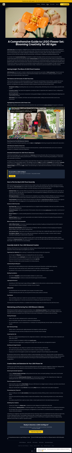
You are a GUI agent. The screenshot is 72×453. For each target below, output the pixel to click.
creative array (48, 210)
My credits (52, 4)
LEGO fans (33, 155)
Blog (48, 4)
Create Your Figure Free (36, 431)
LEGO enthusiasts (17, 186)
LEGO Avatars (35, 442)
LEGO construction (51, 72)
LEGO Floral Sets (10, 72)
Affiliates (43, 4)
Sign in (57, 4)
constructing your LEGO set (47, 199)
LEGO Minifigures (22, 442)
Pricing (38, 4)
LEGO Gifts (29, 442)
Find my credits (37, 445)
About (53, 445)
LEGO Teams (41, 442)
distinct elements (48, 105)
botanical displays (34, 58)
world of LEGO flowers (21, 57)
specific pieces (33, 340)
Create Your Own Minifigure (23, 445)
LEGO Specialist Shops (13, 231)
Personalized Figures (49, 442)
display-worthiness (18, 239)
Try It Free (12, 176)
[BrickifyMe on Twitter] (35, 448)
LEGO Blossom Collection (41, 310)
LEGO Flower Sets (11, 49)
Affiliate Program (47, 445)
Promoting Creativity (13, 90)
